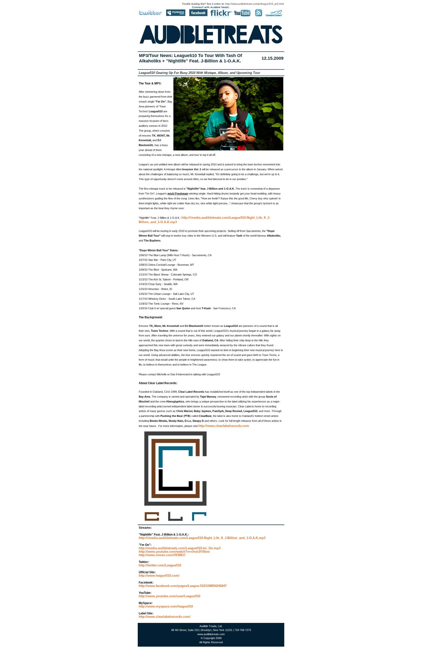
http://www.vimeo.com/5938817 (162, 555)
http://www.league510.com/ (159, 575)
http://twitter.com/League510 (160, 565)
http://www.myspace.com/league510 (166, 606)
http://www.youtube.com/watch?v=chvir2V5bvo (174, 551)
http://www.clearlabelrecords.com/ (164, 617)
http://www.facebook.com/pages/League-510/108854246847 (183, 586)
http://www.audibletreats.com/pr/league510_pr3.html (254, 3)
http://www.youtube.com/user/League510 (169, 596)
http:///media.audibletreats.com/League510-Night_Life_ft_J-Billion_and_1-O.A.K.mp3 (202, 538)
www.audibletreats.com (211, 634)
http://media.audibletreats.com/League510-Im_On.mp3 (180, 548)
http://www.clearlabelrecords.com (223, 426)
